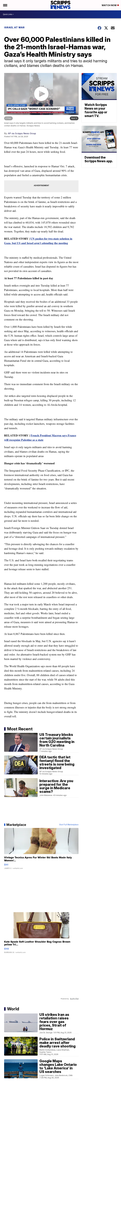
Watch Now (109, 5)
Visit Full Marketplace (69, 825)
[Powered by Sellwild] (74, 999)
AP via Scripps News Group (22, 133)
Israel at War (14, 27)
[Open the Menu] (5, 5)
